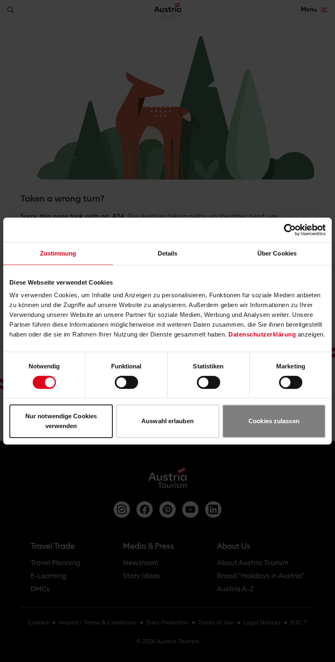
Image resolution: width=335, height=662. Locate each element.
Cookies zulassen (273, 420)
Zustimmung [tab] (58, 253)
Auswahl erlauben (167, 420)
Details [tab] (168, 253)
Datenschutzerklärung (262, 334)
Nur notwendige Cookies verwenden (61, 421)
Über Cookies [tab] (277, 253)
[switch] (126, 382)
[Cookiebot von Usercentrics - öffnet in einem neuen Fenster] (290, 230)
